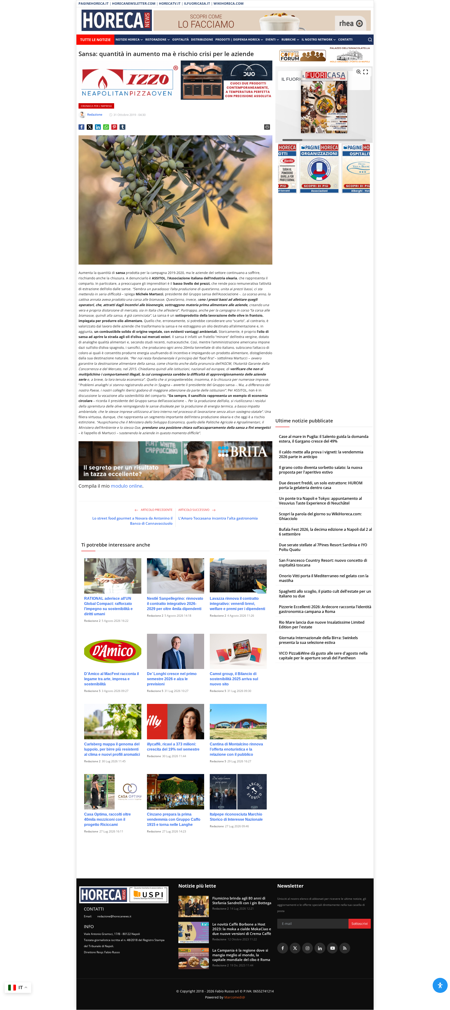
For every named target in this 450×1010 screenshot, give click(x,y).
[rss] (344, 948)
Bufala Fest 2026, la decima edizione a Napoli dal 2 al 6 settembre (325, 531)
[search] (370, 39)
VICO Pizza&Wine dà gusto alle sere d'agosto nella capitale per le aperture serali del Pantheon (323, 655)
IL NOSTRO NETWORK (317, 40)
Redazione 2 (92, 621)
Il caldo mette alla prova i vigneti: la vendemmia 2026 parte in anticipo (321, 454)
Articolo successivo (194, 510)
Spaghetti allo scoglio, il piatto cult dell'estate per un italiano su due (325, 593)
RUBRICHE (288, 40)
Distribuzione (202, 40)
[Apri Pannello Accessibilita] (440, 985)
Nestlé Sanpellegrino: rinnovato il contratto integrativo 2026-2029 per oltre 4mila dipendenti (175, 603)
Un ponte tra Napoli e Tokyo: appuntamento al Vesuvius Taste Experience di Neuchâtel (320, 500)
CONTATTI (345, 40)
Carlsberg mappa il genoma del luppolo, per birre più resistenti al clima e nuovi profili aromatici (112, 749)
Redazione (154, 756)
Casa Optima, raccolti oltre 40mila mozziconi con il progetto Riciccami (107, 819)
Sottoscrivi (360, 923)
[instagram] (307, 948)
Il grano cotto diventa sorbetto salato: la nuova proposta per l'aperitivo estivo (320, 470)
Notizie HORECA (127, 40)
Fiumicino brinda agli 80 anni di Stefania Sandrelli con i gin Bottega (241, 900)
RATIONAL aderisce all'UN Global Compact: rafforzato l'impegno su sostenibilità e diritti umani (108, 606)
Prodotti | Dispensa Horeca (237, 40)
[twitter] (295, 948)
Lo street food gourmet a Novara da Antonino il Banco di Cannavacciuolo (132, 521)
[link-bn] (262, 21)
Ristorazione (155, 40)
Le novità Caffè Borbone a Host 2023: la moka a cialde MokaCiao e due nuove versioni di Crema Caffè (241, 929)
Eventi (271, 40)
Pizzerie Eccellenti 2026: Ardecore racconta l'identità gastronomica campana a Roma (325, 609)
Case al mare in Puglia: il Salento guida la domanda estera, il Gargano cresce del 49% (323, 439)
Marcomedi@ (234, 997)
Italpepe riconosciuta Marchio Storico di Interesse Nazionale (236, 816)
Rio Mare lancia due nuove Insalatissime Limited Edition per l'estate (321, 624)
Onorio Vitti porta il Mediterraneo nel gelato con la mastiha (323, 578)
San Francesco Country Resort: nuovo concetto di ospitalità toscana (323, 562)
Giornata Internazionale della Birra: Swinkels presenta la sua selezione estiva (318, 640)
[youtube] (332, 948)
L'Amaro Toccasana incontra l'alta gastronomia (218, 518)
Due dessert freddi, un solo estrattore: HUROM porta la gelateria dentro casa (321, 485)
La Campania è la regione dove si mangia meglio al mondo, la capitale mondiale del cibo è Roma (241, 955)
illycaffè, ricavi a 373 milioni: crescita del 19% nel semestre (173, 746)
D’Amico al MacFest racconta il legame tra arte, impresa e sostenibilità (111, 679)
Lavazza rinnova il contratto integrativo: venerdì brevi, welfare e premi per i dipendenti (237, 603)
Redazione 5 (92, 691)
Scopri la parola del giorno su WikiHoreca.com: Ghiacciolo (320, 516)
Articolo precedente (156, 510)
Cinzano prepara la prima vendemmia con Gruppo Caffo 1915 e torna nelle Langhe (173, 819)
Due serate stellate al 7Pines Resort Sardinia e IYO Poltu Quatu (323, 547)
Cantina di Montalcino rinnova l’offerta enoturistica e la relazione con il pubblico (236, 749)
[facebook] (282, 948)
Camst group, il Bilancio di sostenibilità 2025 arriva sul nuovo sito (234, 679)
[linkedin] (320, 948)
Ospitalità (180, 40)
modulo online (126, 486)
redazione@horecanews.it (114, 916)
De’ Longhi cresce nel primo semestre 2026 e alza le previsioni (172, 679)
